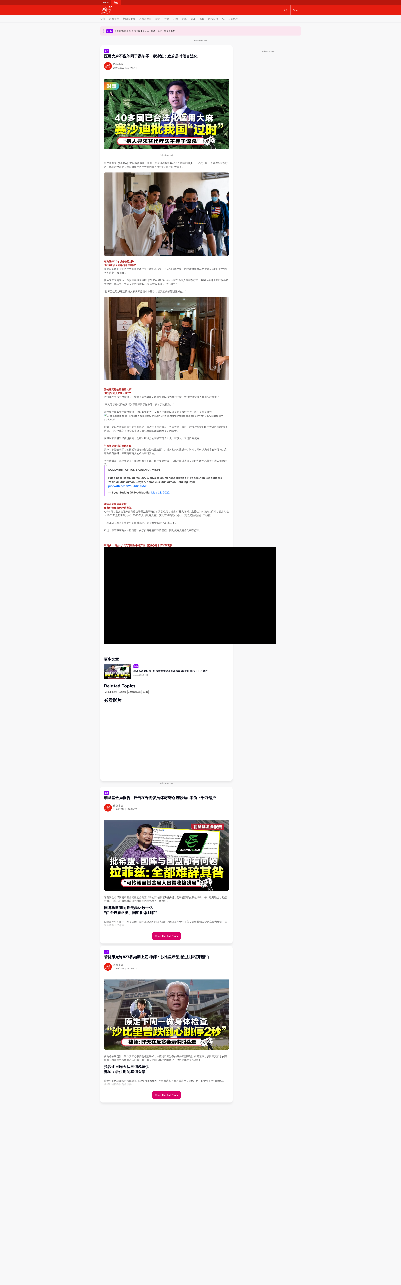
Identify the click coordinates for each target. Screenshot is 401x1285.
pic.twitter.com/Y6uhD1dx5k (127, 486)
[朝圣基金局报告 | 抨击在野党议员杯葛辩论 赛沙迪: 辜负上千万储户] (117, 671)
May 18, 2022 (160, 492)
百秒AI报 (213, 18)
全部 (102, 18)
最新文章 (114, 18)
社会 (166, 18)
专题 (184, 18)
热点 (116, 2)
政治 (157, 18)
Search (285, 10)
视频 (201, 18)
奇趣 (192, 18)
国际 (175, 18)
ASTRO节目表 (230, 18)
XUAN (106, 2)
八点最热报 (145, 18)
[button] (103, 29)
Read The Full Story (166, 936)
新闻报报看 (129, 18)
